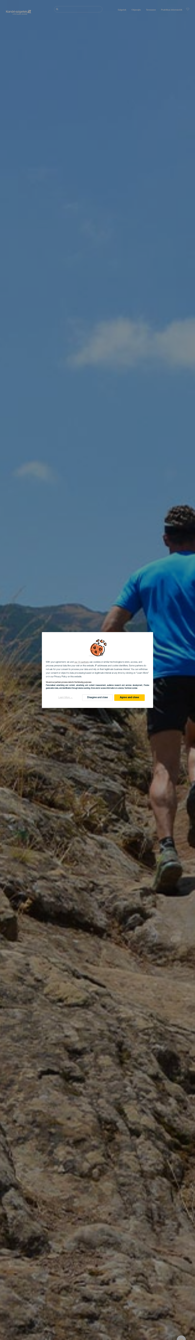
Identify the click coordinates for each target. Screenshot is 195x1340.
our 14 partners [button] (81, 662)
